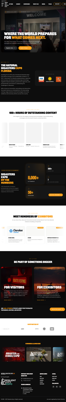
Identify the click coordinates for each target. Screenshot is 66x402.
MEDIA (43, 4)
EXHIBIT (18, 4)
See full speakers (55, 194)
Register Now (56, 309)
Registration (42, 384)
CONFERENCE (27, 4)
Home (41, 376)
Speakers (41, 382)
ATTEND (11, 4)
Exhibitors (41, 380)
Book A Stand (24, 48)
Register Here (9, 48)
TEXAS (50, 4)
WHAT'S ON (36, 4)
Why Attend (42, 378)
